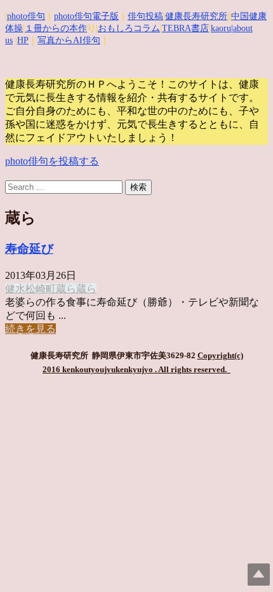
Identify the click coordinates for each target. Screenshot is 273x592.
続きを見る (30, 328)
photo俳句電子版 (86, 16)
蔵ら (66, 288)
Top (259, 574)
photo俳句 (26, 16)
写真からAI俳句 (68, 40)
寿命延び (29, 248)
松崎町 (40, 288)
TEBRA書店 (185, 28)
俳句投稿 (145, 16)
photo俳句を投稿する (52, 161)
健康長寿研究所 (196, 16)
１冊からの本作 (56, 28)
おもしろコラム (129, 28)
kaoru (221, 28)
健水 (15, 288)
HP (23, 40)
